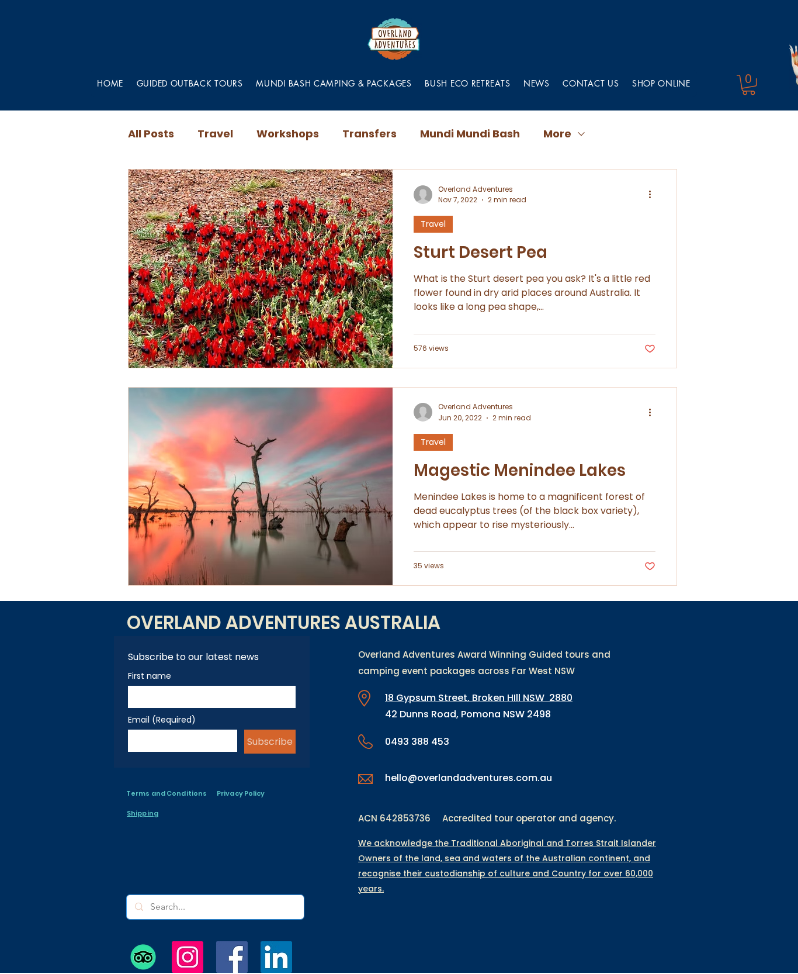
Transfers (369, 133)
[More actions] (654, 195)
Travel (215, 133)
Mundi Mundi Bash (470, 133)
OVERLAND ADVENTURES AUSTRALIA (283, 622)
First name (149, 676)
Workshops (287, 133)
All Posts (151, 133)
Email (162, 720)
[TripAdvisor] (143, 957)
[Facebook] (232, 957)
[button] (333, 83)
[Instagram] (187, 957)
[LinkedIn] (276, 957)
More (557, 133)
